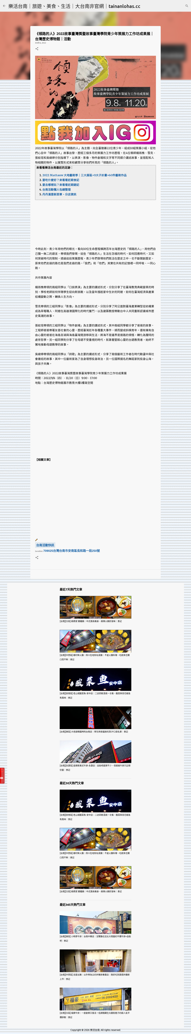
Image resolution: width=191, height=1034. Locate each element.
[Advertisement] (95, 221)
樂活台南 (95, 1030)
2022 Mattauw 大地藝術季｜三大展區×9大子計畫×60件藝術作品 (84, 175)
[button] (37, 49)
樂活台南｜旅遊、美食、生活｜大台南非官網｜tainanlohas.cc (74, 6)
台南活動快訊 (45, 545)
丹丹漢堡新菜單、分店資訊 (59, 194)
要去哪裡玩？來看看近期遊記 (60, 185)
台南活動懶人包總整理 (56, 189)
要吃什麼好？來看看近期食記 (60, 180)
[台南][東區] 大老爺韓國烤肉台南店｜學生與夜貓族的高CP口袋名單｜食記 (94, 731)
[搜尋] (187, 5)
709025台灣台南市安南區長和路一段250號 (71, 550)
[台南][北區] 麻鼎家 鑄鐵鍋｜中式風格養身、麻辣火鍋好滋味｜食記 (91, 621)
